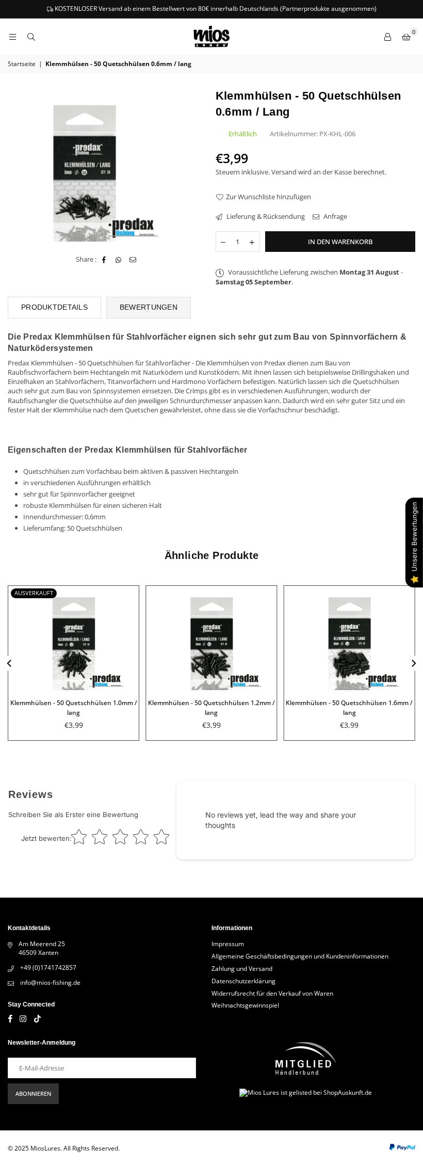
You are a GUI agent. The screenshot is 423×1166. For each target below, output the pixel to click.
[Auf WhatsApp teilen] (119, 259)
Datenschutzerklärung (243, 981)
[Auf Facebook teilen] (104, 259)
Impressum (228, 943)
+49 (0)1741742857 (48, 967)
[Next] (413, 663)
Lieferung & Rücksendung (265, 216)
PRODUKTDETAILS (54, 307)
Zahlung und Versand (242, 968)
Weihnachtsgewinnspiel (245, 1005)
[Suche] (31, 36)
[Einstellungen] (387, 36)
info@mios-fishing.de (50, 982)
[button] (406, 36)
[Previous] (10, 663)
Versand (284, 172)
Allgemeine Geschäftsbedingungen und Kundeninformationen (300, 956)
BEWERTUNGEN (148, 307)
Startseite (22, 64)
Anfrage (334, 216)
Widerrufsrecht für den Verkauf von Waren (272, 993)
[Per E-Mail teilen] (133, 259)
